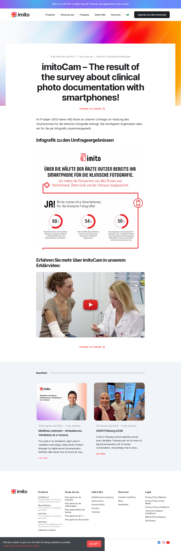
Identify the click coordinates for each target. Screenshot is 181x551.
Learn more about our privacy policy (21, 545)
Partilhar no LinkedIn (90, 108)
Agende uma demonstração (152, 14)
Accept (94, 544)
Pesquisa (84, 14)
